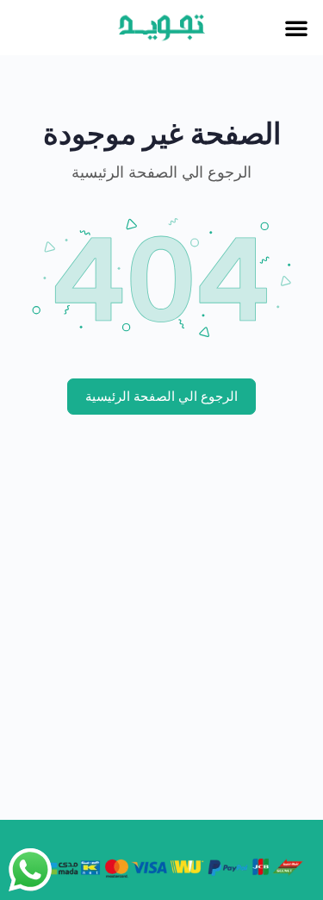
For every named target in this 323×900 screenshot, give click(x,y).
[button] (296, 27)
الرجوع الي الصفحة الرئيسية (161, 396)
